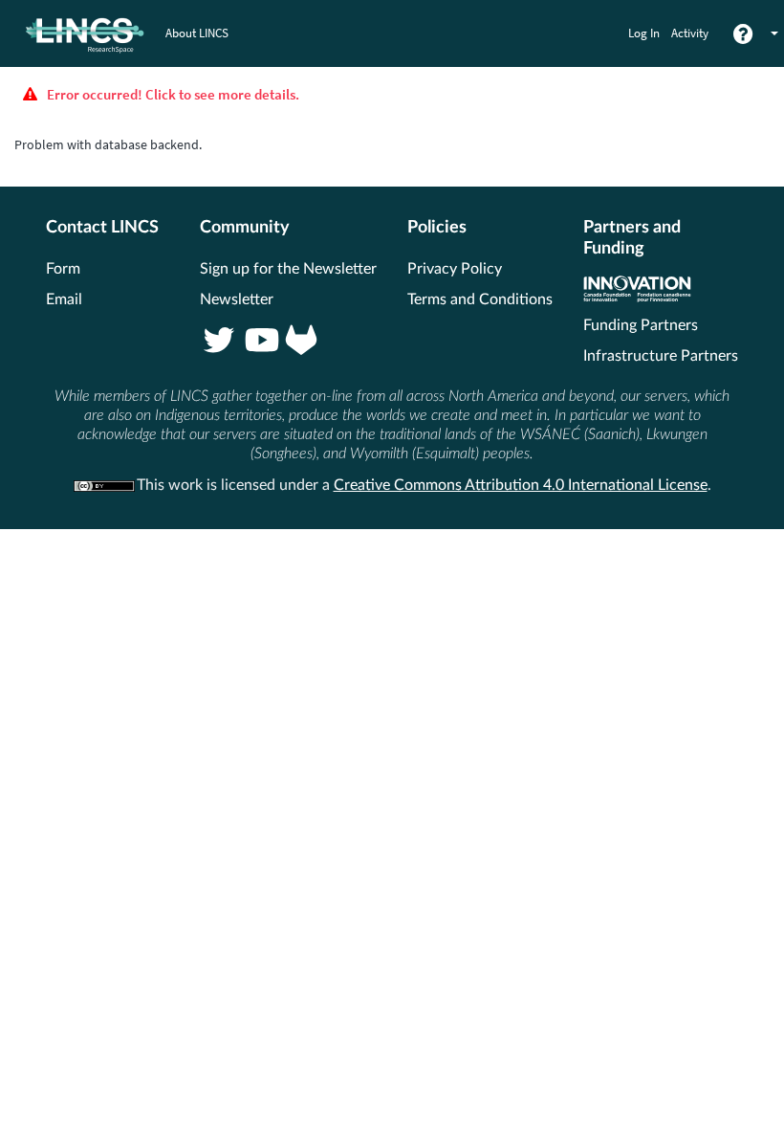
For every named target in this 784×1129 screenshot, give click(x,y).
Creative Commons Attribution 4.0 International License (521, 485)
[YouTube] (260, 342)
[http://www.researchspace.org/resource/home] (72, 34)
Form (63, 269)
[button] (773, 33)
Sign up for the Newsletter (288, 269)
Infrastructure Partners (660, 356)
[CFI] (637, 297)
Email (64, 299)
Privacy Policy (454, 269)
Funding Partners (640, 325)
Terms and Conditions (480, 299)
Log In (644, 33)
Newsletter (236, 299)
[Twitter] (219, 342)
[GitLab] (301, 342)
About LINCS (197, 33)
